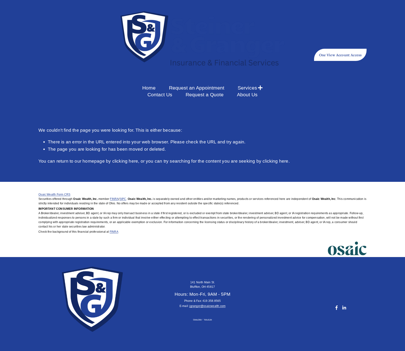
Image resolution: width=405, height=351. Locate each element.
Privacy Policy (197, 319)
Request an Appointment (196, 87)
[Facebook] (336, 307)
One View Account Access (340, 54)
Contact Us (159, 94)
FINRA (114, 199)
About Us (247, 94)
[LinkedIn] (344, 307)
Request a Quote (205, 94)
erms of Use (208, 319)
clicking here (125, 161)
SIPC (123, 199)
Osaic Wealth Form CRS (54, 194)
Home (149, 87)
